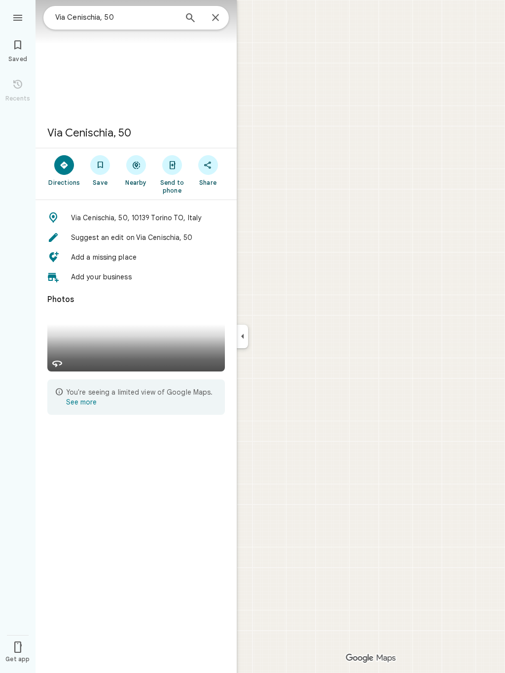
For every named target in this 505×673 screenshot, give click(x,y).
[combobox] (116, 17)
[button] (136, 218)
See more (81, 402)
